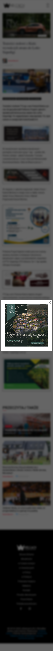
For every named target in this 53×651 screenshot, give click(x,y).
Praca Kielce (26, 599)
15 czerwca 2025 (8, 65)
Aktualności (26, 559)
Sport (8, 426)
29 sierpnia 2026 (26, 433)
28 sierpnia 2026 (23, 476)
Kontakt (26, 590)
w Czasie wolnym (26, 563)
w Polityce (27, 577)
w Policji (27, 572)
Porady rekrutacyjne (26, 595)
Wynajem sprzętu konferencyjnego (30, 636)
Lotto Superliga (9, 98)
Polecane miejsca (26, 581)
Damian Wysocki (13, 60)
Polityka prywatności (27, 603)
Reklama (26, 586)
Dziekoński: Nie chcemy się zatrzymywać (26, 430)
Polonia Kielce (22, 98)
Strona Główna (26, 554)
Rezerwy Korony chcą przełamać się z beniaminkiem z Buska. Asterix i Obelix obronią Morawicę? (24, 470)
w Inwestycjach (26, 568)
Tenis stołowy (35, 98)
